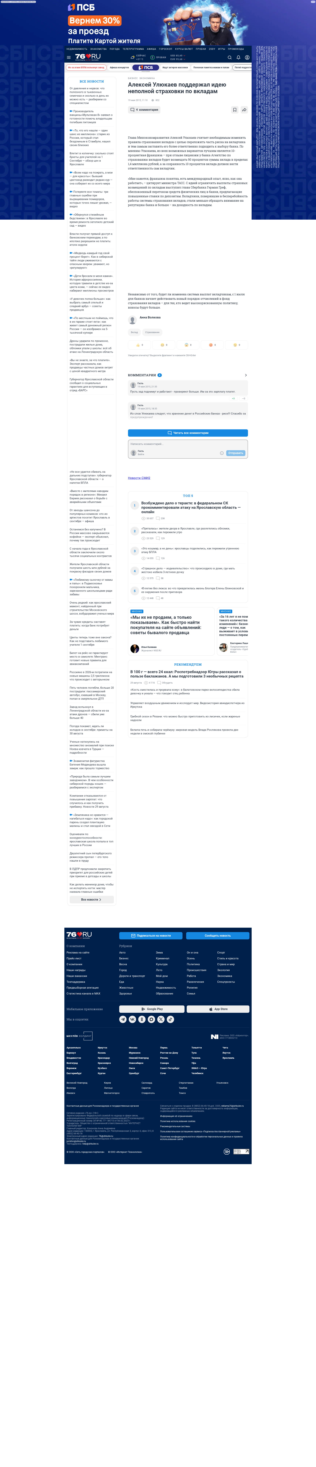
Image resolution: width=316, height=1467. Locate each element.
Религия (192, 987)
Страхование (152, 332)
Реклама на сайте (78, 952)
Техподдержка (76, 981)
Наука (160, 981)
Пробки (201, 49)
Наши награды (76, 970)
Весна (123, 964)
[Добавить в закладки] (234, 109)
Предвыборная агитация (83, 987)
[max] (151, 1019)
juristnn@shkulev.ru (76, 1141)
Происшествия (196, 970)
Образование (164, 993)
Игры (221, 49)
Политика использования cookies (177, 1121)
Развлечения (195, 981)
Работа (191, 976)
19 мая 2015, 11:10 (138, 100)
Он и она (192, 952)
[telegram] (123, 1019)
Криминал (162, 958)
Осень (191, 958)
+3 (233, 398)
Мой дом (162, 976)
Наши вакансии (77, 976)
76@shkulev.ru (106, 1136)
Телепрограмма (133, 49)
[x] (161, 1019)
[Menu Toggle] (68, 57)
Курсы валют (184, 49)
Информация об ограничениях (176, 1116)
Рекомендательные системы (175, 1126)
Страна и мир (226, 964)
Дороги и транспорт (132, 976)
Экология (223, 970)
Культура (162, 964)
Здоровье (125, 993)
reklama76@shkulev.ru (232, 1106)
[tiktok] (170, 1019)
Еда (121, 981)
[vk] (132, 1019)
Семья (191, 993)
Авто (122, 952)
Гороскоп (165, 49)
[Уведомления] (238, 57)
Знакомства (98, 49)
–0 (243, 398)
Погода (115, 49)
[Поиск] (229, 57)
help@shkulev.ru (90, 1144)
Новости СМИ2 (139, 478)
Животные (126, 987)
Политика (193, 964)
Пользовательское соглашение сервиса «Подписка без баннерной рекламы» (200, 1131)
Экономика (224, 976)
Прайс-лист (74, 958)
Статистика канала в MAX (83, 993)
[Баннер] (145, 67)
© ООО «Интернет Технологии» (125, 1152)
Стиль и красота (227, 958)
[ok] (142, 1019)
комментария (147, 109)
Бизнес (124, 958)
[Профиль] (247, 57)
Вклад (134, 332)
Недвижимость (77, 49)
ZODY (212, 49)
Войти (141, 454)
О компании (74, 964)
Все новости (92, 81)
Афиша (151, 49)
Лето (159, 970)
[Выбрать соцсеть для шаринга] (244, 109)
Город (123, 970)
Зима (159, 952)
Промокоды (236, 49)
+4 (233, 424)
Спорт (221, 952)
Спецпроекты (226, 981)
